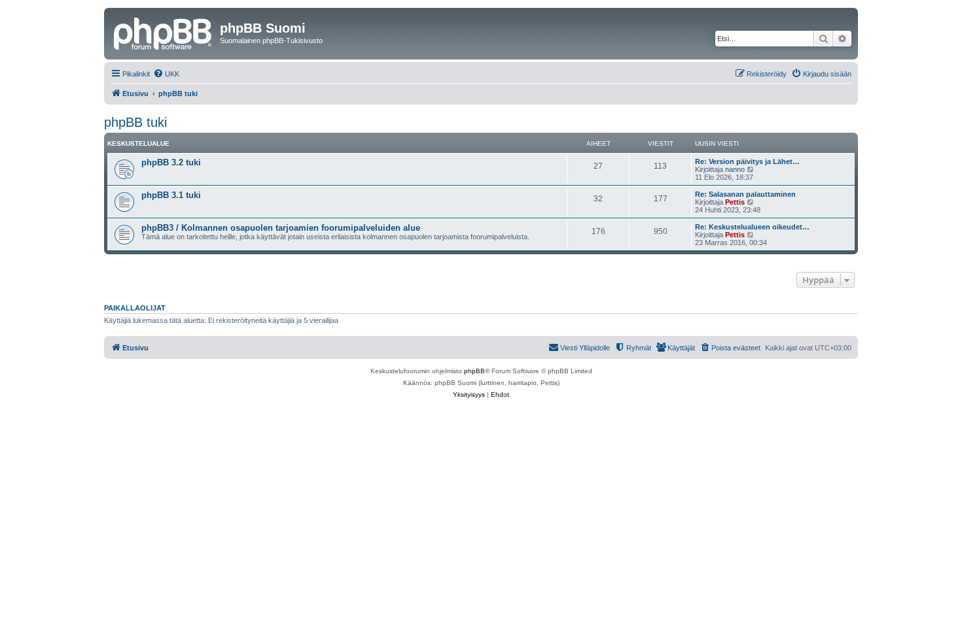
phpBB (474, 371)
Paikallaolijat (135, 308)
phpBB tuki (135, 122)
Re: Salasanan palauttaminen (745, 194)
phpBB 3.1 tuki (171, 195)
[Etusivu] (163, 32)
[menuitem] (166, 74)
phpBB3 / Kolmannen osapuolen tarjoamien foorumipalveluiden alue (280, 228)
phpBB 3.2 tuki (171, 162)
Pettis (735, 202)
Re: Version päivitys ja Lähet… (747, 161)
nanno (735, 169)
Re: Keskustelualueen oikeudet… (752, 227)
